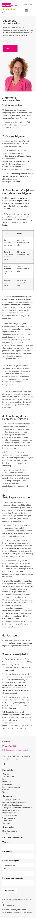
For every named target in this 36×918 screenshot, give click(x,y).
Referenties (7, 784)
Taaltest (5, 833)
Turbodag (6, 823)
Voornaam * (7, 842)
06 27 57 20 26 (11, 746)
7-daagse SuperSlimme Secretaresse (17, 807)
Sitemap (5, 910)
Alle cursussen (8, 776)
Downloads (6, 782)
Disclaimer (28, 912)
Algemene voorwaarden (12, 912)
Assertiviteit (7, 820)
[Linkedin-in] (5, 764)
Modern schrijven (9, 813)
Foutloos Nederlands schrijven (14, 802)
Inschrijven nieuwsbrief (11, 787)
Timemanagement (9, 815)
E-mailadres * (8, 851)
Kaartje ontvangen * (10, 860)
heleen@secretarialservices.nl (16, 750)
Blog (4, 779)
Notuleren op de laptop (11, 810)
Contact (5, 789)
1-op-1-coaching (8, 818)
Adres (4, 869)
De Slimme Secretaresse (12, 805)
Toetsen (5, 792)
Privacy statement (18, 910)
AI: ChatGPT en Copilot (11, 800)
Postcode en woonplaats (12, 878)
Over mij (5, 774)
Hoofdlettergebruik (10, 831)
